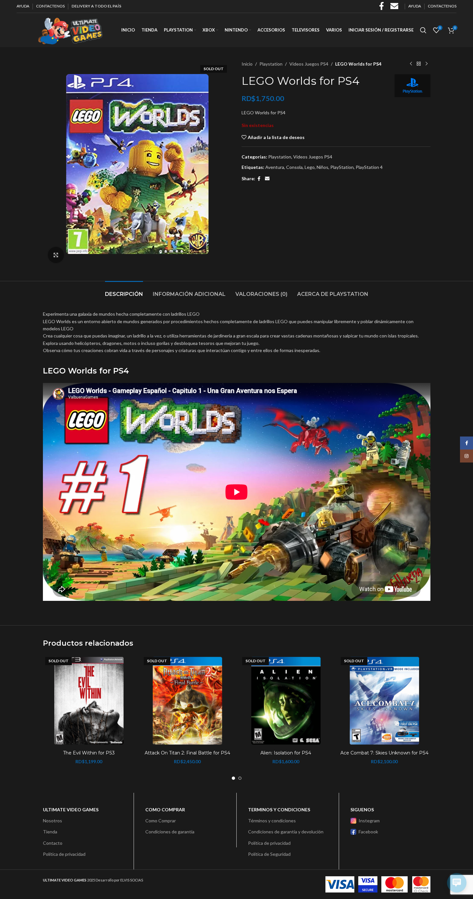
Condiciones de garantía (169, 831)
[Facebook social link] (259, 178)
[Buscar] (423, 30)
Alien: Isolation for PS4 (285, 753)
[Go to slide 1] (233, 778)
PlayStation (342, 167)
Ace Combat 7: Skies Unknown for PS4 (384, 753)
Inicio (247, 64)
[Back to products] (419, 64)
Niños (322, 167)
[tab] (124, 291)
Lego (310, 167)
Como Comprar (160, 820)
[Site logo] (70, 29)
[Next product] (426, 64)
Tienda (50, 831)
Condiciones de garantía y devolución (285, 831)
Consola (294, 167)
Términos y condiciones (272, 820)
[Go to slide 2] (240, 778)
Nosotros (52, 820)
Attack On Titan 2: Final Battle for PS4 (187, 753)
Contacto (52, 843)
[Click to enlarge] (56, 255)
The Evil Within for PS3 (89, 753)
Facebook (368, 831)
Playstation (270, 64)
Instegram (369, 820)
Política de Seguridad (269, 854)
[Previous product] (411, 64)
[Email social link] (267, 178)
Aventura (274, 167)
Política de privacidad (64, 854)
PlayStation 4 (369, 167)
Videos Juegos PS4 (308, 64)
